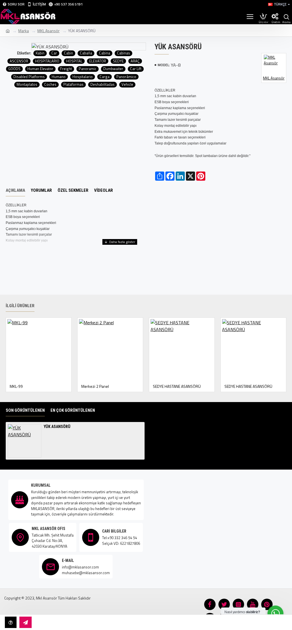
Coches (50, 84)
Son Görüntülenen (25, 410)
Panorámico (126, 76)
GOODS (14, 69)
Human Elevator (40, 69)
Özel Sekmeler (73, 190)
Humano (59, 76)
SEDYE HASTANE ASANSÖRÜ (177, 386)
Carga (105, 76)
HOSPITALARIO (47, 61)
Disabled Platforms (29, 76)
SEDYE (118, 61)
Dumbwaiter (113, 69)
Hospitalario (82, 76)
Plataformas (73, 84)
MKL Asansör (48, 31)
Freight (66, 69)
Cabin (68, 53)
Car (54, 53)
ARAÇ (135, 61)
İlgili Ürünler (20, 305)
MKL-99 (16, 386)
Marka (23, 31)
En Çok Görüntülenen (72, 410)
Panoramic (87, 69)
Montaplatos (27, 84)
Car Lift (135, 69)
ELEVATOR (97, 61)
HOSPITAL (74, 61)
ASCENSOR (19, 61)
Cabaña (86, 53)
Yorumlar (41, 190)
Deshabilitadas (102, 84)
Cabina (104, 53)
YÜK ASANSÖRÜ (57, 426)
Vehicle (127, 84)
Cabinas (123, 53)
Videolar (103, 190)
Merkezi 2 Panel (95, 386)
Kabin (40, 53)
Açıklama (15, 190)
